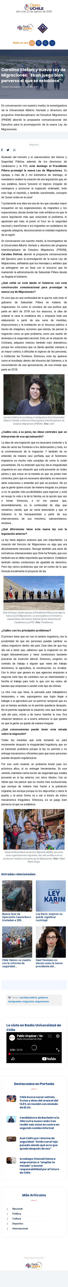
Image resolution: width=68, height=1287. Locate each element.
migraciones (42, 1001)
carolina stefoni (28, 997)
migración (28, 1001)
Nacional (17, 1208)
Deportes (17, 1223)
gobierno (43, 997)
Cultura (16, 1218)
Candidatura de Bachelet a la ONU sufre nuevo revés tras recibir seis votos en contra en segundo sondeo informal (39, 1123)
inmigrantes (15, 1001)
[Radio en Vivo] (32, 43)
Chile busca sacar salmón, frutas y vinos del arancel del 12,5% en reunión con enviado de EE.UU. (39, 1102)
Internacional (20, 1228)
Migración (34, 144)
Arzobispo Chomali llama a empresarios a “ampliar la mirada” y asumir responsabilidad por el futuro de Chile (39, 1165)
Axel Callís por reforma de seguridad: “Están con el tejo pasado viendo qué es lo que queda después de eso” (39, 1143)
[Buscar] (45, 43)
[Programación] (39, 43)
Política (16, 1213)
